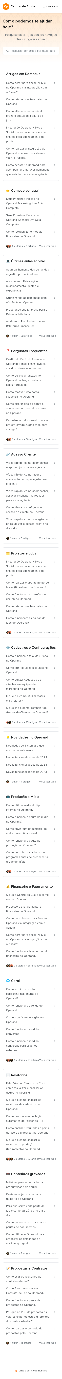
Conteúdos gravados (28, 1174)
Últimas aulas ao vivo (28, 261)
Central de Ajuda (23, 6)
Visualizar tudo (47, 246)
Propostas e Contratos (29, 1268)
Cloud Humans (39, 1371)
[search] (32, 50)
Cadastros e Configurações (33, 647)
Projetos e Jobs (23, 553)
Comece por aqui (25, 190)
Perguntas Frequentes (29, 351)
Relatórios (19, 1075)
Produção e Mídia (25, 797)
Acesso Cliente (23, 454)
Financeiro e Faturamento (32, 886)
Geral (15, 981)
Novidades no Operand (29, 737)
